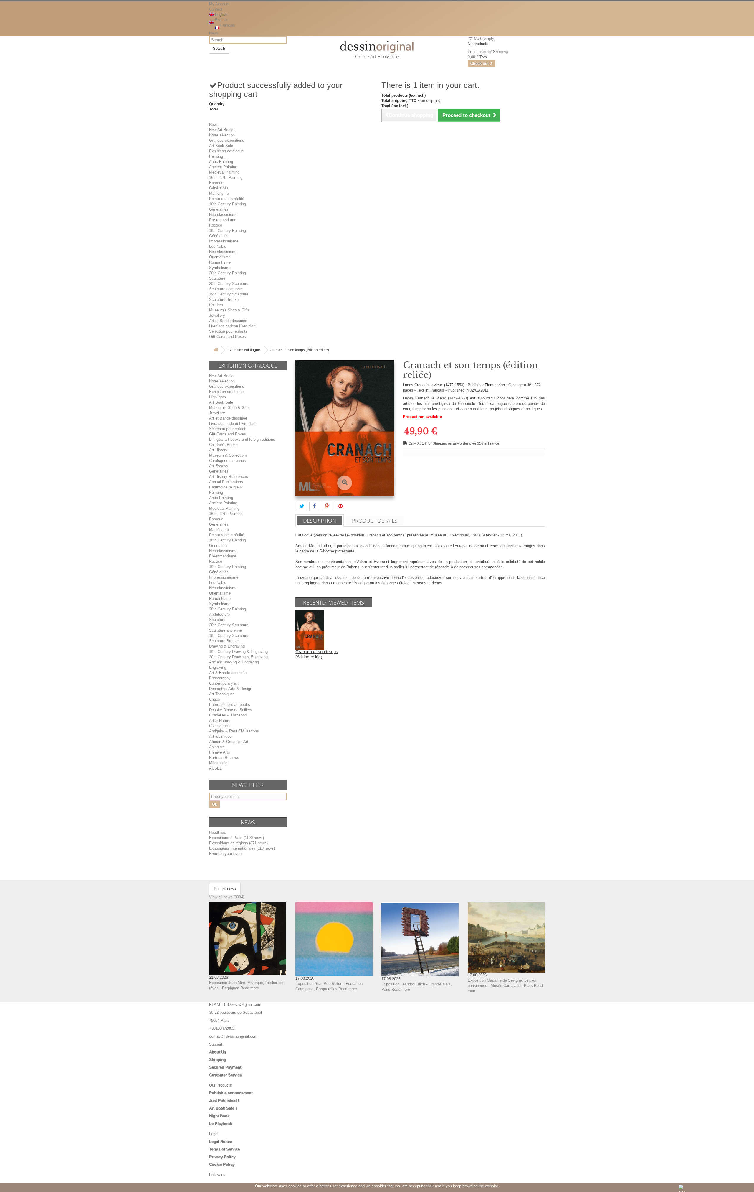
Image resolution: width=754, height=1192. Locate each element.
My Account (219, 4)
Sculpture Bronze (224, 299)
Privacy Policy (222, 1157)
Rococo (215, 225)
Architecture (219, 614)
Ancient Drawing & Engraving (234, 662)
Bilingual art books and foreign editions (242, 439)
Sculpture (217, 278)
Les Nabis (217, 246)
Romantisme (220, 262)
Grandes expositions (226, 140)
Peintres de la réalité (226, 199)
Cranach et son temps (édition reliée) (316, 654)
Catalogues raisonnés (227, 460)
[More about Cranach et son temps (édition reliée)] (309, 630)
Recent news (225, 888)
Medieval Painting (224, 172)
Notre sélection (222, 135)
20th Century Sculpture (228, 283)
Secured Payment (225, 1067)
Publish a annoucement (230, 1093)
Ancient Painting (223, 167)
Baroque (216, 183)
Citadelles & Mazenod (228, 715)
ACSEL (215, 768)
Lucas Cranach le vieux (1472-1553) (434, 385)
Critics (214, 699)
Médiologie (218, 763)
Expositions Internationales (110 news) (242, 848)
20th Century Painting (227, 273)
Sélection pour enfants (228, 331)
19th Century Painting (227, 230)
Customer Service (225, 1075)
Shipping (217, 1059)
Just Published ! (224, 1100)
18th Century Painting (227, 204)
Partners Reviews (224, 757)
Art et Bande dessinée (228, 320)
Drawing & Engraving (227, 646)
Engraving (217, 667)
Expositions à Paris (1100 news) (236, 838)
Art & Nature (219, 720)
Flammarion (495, 385)
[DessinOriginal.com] (377, 47)
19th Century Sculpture (228, 294)
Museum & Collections (228, 455)
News (214, 33)
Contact (215, 9)
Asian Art (217, 747)
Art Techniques (222, 694)
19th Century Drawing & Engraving (238, 651)
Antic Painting (221, 161)
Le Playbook (220, 1123)
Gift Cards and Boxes (227, 336)
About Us (217, 1052)
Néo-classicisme (223, 214)
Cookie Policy (221, 1164)
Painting (216, 156)
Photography (220, 678)
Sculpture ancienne (225, 289)
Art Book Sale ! (223, 1108)
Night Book (219, 1116)
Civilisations (219, 726)
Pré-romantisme (222, 220)
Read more (249, 988)
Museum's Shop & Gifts (229, 310)
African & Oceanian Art (228, 741)
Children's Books (223, 445)
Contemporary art (224, 683)
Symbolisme (219, 267)
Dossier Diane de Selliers (230, 710)
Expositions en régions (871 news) (238, 843)
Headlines (217, 832)
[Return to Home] (215, 350)
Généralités (219, 188)
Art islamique (220, 736)
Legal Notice (220, 1141)
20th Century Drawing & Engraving (238, 657)
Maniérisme (219, 193)
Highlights (217, 397)
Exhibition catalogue (226, 151)
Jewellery (217, 315)
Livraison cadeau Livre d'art (232, 326)
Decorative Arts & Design (230, 688)
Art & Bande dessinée (228, 673)
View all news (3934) (226, 897)
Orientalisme (220, 257)
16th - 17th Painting (225, 177)
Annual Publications (226, 482)
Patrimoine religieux (226, 487)
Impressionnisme (223, 241)
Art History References (228, 476)
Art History (218, 450)
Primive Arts (219, 752)
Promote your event (226, 853)
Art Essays (218, 466)
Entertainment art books (229, 704)
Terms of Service (224, 1149)
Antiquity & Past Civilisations (234, 731)
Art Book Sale (221, 145)
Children (216, 305)
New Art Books (221, 130)
